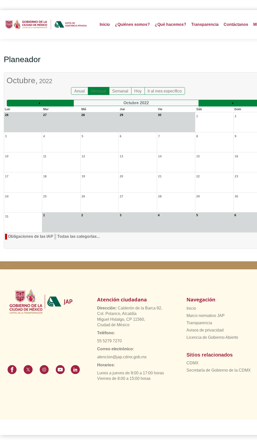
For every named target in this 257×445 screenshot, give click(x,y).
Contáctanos (236, 24)
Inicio (105, 24)
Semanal (120, 91)
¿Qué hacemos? (170, 24)
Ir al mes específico (165, 91)
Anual (79, 91)
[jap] (46, 24)
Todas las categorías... (78, 236)
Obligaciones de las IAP (30, 236)
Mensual (98, 91)
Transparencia (199, 323)
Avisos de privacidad (205, 330)
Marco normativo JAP (205, 315)
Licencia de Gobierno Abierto (212, 337)
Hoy (138, 91)
